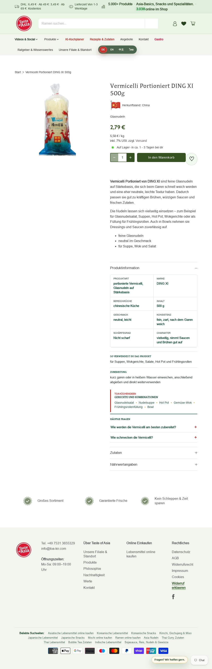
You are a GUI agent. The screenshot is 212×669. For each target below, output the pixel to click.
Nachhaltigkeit (94, 575)
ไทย (131, 49)
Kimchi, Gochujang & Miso (175, 633)
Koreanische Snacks (143, 633)
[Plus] (130, 157)
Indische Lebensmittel (108, 642)
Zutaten (116, 453)
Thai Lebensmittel (54, 642)
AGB (175, 558)
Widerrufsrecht (182, 564)
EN (111, 49)
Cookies (178, 577)
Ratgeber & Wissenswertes (35, 49)
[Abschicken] (151, 24)
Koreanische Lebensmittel (112, 633)
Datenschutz (181, 552)
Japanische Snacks (73, 637)
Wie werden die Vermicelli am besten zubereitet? (143, 427)
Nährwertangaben (123, 464)
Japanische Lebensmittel (43, 637)
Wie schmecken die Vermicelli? (132, 437)
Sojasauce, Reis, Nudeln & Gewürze (146, 642)
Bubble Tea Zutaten (80, 642)
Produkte (90, 562)
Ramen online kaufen (128, 637)
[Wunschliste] (183, 23)
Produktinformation (124, 268)
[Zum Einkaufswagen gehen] (192, 23)
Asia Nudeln (151, 637)
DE (103, 49)
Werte (87, 581)
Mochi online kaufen (100, 637)
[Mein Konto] (174, 23)
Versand (141, 140)
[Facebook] (173, 596)
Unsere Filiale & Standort (75, 49)
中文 (121, 49)
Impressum (180, 570)
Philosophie (92, 568)
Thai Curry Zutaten (173, 637)
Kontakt (89, 587)
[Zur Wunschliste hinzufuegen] (191, 159)
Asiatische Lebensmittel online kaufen (71, 633)
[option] (57, 120)
